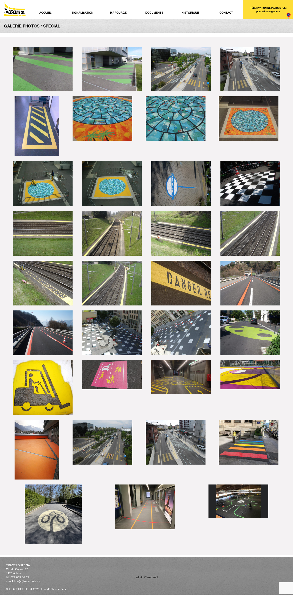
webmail (152, 577)
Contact (226, 13)
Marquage (118, 13)
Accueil (45, 13)
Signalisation (82, 13)
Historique (190, 13)
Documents (154, 13)
